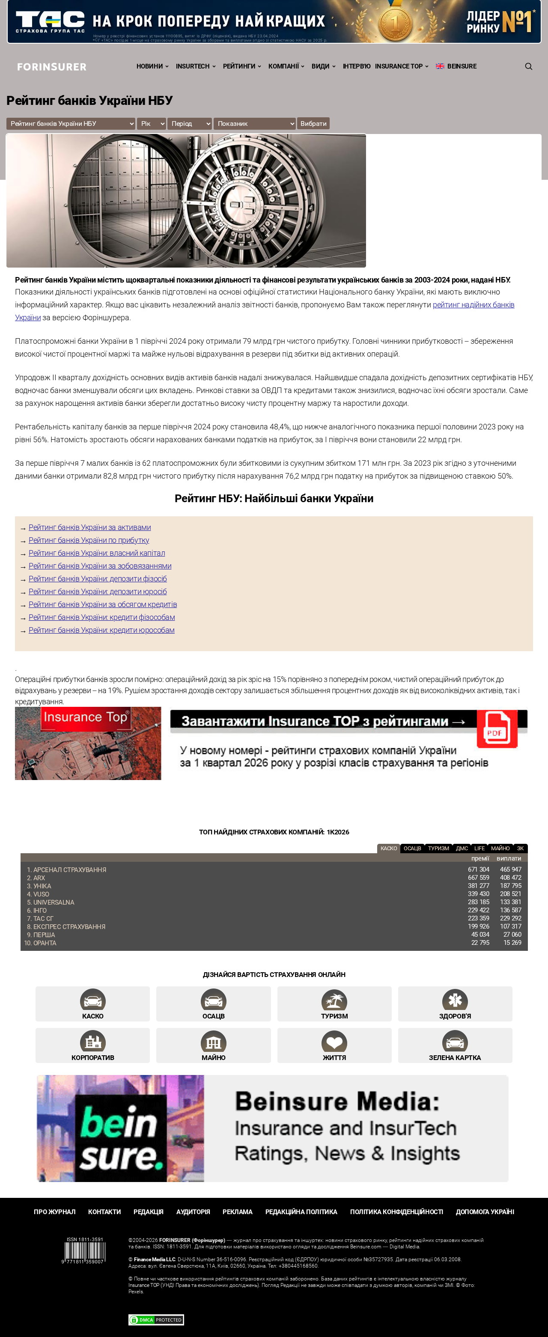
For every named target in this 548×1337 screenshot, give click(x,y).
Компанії (283, 66)
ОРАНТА (45, 942)
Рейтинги (239, 66)
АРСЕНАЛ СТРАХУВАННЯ (70, 869)
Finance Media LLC (154, 1259)
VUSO (41, 894)
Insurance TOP (399, 66)
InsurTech (192, 66)
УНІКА (42, 885)
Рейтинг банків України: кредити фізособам (102, 617)
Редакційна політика (301, 1212)
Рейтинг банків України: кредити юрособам (102, 630)
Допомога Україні (485, 1212)
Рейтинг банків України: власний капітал (97, 553)
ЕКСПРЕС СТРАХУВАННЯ (69, 926)
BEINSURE (460, 66)
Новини (150, 66)
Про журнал (54, 1212)
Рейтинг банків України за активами (90, 527)
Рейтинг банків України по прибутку (89, 540)
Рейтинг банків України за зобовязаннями (100, 565)
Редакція (149, 1212)
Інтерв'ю (357, 66)
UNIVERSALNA (53, 902)
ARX (39, 877)
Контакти (104, 1212)
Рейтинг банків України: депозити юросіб (98, 591)
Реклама (237, 1212)
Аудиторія (193, 1212)
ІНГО (40, 910)
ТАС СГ (43, 918)
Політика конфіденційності (396, 1212)
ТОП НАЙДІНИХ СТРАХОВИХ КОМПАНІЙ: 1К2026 (274, 832)
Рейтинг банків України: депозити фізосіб (98, 578)
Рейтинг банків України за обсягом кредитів (103, 604)
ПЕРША (44, 934)
